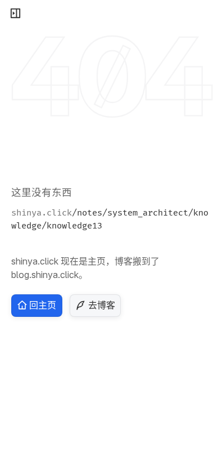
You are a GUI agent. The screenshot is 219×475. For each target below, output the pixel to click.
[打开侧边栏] (15, 13)
